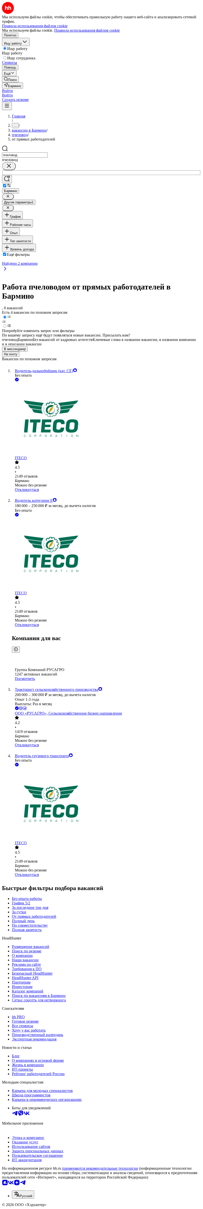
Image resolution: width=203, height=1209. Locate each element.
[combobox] (25, 155)
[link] (10, 79)
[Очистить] (9, 166)
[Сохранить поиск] (7, 179)
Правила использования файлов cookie (87, 30)
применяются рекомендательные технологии (100, 1168)
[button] (7, 91)
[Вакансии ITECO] (106, 419)
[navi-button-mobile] (7, 106)
